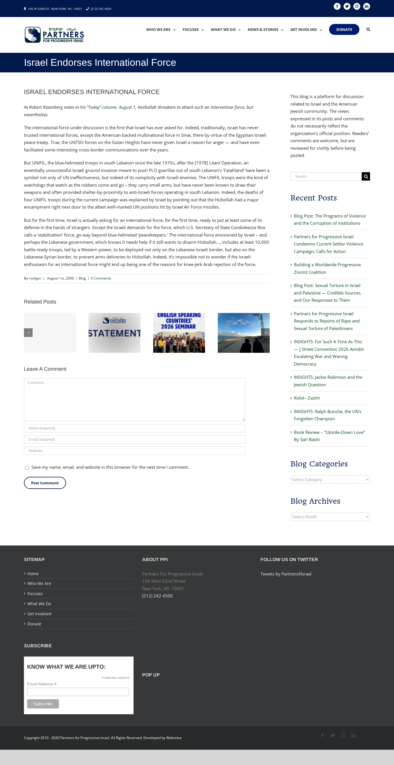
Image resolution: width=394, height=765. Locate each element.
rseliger (35, 278)
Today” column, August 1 (111, 107)
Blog (82, 278)
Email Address (42, 684)
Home (33, 573)
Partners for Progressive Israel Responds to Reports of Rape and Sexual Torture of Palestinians (327, 321)
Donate (34, 624)
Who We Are (39, 583)
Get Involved (39, 613)
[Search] (368, 29)
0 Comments (101, 278)
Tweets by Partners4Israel (286, 574)
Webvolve (174, 737)
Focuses (35, 593)
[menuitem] (164, 29)
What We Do (39, 603)
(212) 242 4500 (101, 9)
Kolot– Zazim (307, 398)
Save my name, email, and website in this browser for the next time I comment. (110, 467)
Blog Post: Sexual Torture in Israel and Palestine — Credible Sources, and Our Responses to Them (327, 292)
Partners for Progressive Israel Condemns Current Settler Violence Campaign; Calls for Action (328, 244)
